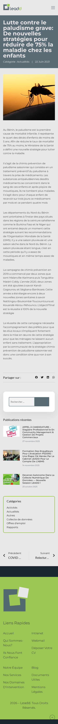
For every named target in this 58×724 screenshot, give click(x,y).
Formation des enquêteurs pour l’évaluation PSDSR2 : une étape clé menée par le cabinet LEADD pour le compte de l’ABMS (38, 456)
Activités (12, 507)
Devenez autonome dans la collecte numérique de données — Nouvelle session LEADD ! (38, 479)
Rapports (12, 527)
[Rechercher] (41, 401)
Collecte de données (19, 519)
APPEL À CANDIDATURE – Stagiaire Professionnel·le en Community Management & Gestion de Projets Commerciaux (38, 432)
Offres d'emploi (16, 523)
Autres (11, 515)
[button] (36, 377)
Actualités (23, 61)
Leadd (25, 703)
